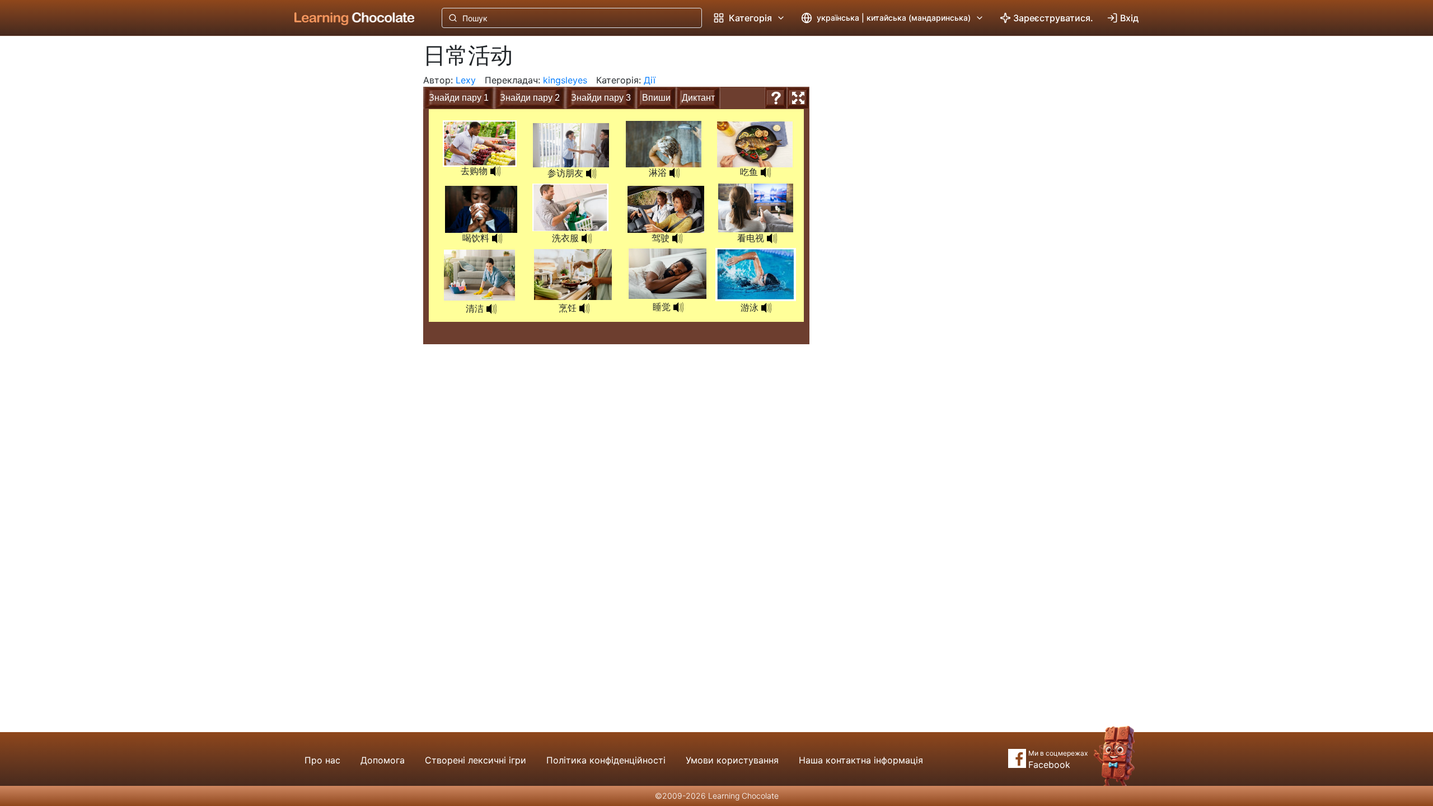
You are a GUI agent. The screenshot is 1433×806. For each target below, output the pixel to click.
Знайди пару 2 (530, 97)
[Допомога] (776, 98)
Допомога (382, 760)
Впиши (656, 97)
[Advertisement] (346, 221)
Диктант (698, 97)
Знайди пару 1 (459, 97)
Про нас (322, 760)
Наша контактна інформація (861, 760)
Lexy (466, 80)
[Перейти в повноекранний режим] (798, 98)
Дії (649, 80)
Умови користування (732, 760)
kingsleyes (565, 80)
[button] (495, 171)
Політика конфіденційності (606, 760)
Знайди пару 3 (601, 97)
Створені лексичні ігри (475, 760)
